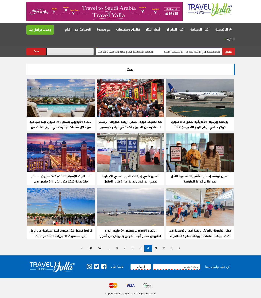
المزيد (230, 39)
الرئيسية (222, 29)
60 (90, 248)
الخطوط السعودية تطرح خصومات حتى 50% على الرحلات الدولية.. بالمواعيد (122, 51)
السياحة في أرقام (78, 29)
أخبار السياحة (200, 29)
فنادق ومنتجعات (128, 29)
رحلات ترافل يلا (40, 30)
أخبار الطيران (175, 29)
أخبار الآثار (153, 29)
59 (99, 248)
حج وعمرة (104, 29)
